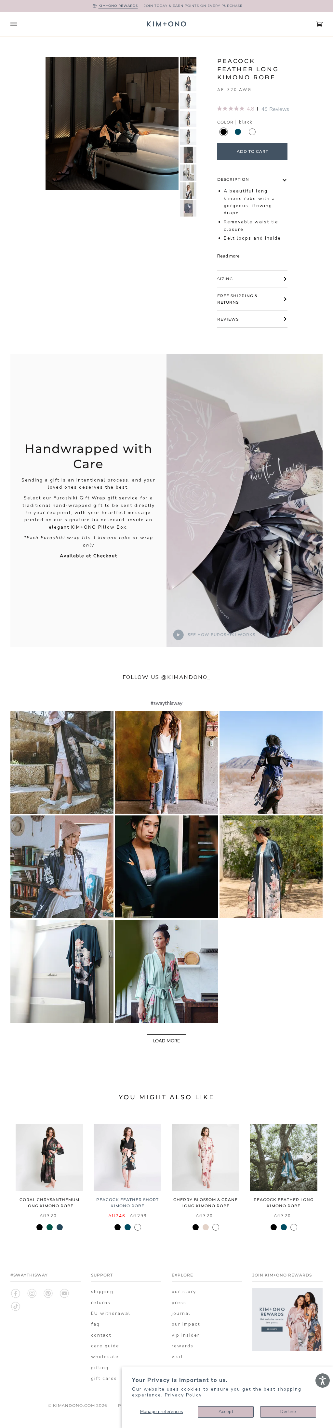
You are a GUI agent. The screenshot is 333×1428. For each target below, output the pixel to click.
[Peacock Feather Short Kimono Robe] (127, 1157)
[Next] (307, 1157)
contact (101, 1335)
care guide (105, 1346)
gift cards (104, 1378)
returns (101, 1303)
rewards (182, 1346)
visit (177, 1357)
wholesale (105, 1357)
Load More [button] (166, 1040)
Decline (288, 1411)
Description (233, 179)
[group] (188, 65)
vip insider (186, 1335)
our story (184, 1292)
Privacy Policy (183, 1395)
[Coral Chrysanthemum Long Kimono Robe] (49, 1157)
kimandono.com (74, 1405)
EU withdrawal (110, 1313)
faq (95, 1324)
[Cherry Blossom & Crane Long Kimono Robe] (205, 1157)
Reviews (228, 319)
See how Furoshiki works (220, 634)
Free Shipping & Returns (237, 298)
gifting (100, 1368)
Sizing (225, 278)
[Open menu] (20, 24)
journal (181, 1313)
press (179, 1303)
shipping (102, 1292)
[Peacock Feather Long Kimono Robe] (283, 1157)
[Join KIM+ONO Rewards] (287, 1349)
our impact (186, 1324)
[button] (61, 762)
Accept (226, 1411)
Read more (228, 256)
